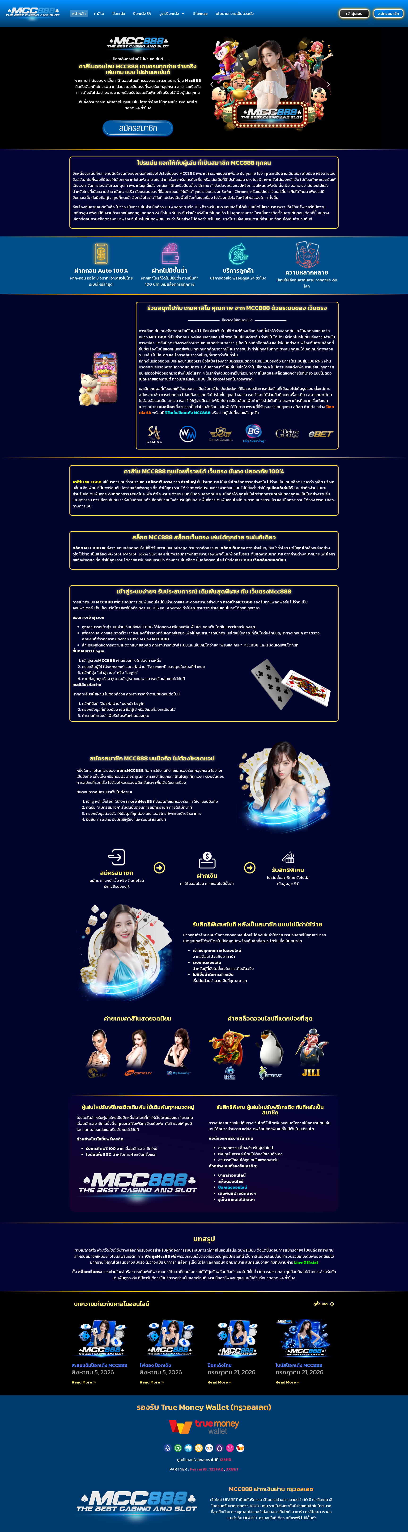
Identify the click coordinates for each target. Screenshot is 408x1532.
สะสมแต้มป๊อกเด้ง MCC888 (99, 1365)
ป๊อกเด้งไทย (220, 1365)
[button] (212, 84)
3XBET (232, 1469)
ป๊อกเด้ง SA (142, 13)
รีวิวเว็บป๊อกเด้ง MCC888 (188, 413)
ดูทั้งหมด (320, 1304)
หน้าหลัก (79, 13)
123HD (225, 1460)
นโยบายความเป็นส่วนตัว (235, 13)
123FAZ (216, 1469)
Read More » (84, 1382)
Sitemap (200, 13)
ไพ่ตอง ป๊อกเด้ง (155, 1365)
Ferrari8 (198, 1469)
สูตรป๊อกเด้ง (169, 13)
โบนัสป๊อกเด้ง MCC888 (299, 1365)
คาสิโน (99, 13)
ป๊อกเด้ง (118, 13)
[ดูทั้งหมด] (332, 1304)
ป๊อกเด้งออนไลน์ (232, 1187)
